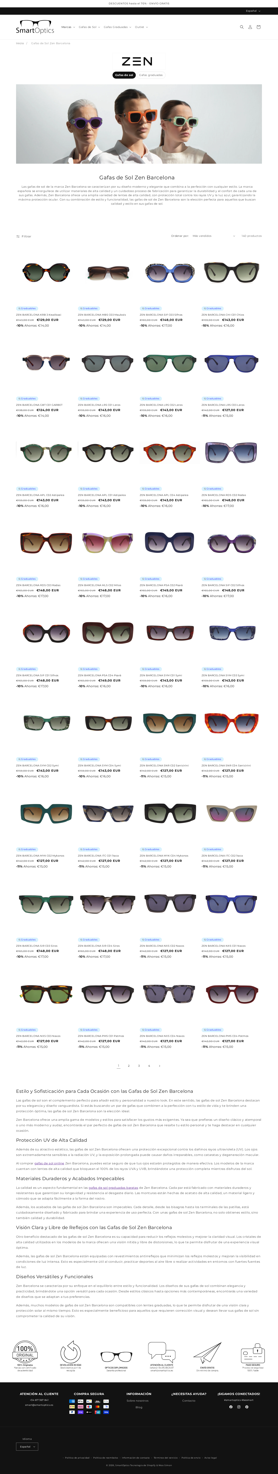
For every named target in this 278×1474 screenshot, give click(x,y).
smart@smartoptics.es (39, 1405)
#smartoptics (232, 1400)
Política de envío (191, 1457)
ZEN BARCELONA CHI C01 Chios (223, 314)
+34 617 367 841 (39, 1400)
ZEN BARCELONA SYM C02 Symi (37, 765)
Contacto (189, 1400)
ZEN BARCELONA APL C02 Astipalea (40, 494)
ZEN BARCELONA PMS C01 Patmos (101, 1035)
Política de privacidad (77, 1457)
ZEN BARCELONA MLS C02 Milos (99, 585)
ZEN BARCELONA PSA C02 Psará (161, 585)
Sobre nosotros (137, 1400)
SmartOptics (122, 1465)
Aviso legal (210, 1457)
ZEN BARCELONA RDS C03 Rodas (38, 585)
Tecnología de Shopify (143, 1465)
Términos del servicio (166, 1457)
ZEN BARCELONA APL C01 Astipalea (102, 494)
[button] (68, 27)
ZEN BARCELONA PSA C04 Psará (99, 675)
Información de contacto (136, 1457)
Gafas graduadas (151, 75)
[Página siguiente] (159, 1066)
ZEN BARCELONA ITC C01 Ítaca (98, 855)
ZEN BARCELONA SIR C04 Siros (99, 945)
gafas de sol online (49, 1163)
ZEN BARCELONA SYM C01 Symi (161, 675)
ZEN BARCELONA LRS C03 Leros (223, 404)
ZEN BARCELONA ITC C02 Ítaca (222, 855)
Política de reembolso (105, 1457)
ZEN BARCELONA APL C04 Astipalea (164, 494)
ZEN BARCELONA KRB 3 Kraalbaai (38, 314)
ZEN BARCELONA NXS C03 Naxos (38, 1035)
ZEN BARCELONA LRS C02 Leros (161, 404)
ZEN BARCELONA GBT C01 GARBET (39, 404)
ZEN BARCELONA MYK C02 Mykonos (40, 855)
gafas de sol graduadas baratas (113, 1188)
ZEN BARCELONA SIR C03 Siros (36, 945)
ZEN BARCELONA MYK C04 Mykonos (164, 855)
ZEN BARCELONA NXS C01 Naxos (223, 945)
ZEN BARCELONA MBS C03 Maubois (102, 314)
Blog (139, 1407)
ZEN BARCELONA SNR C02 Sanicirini (164, 765)
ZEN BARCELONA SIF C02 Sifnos (223, 585)
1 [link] (118, 1065)
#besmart (248, 1400)
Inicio (20, 43)
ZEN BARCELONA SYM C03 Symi (223, 675)
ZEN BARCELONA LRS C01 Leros (99, 404)
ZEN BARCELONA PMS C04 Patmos (225, 1035)
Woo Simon (165, 1465)
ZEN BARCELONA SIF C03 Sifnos (161, 314)
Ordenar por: (180, 236)
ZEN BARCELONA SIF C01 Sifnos (37, 675)
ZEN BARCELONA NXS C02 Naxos (162, 945)
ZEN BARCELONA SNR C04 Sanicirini (226, 765)
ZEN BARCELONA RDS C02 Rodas (224, 494)
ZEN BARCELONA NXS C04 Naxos (162, 1035)
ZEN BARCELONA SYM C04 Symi (99, 765)
